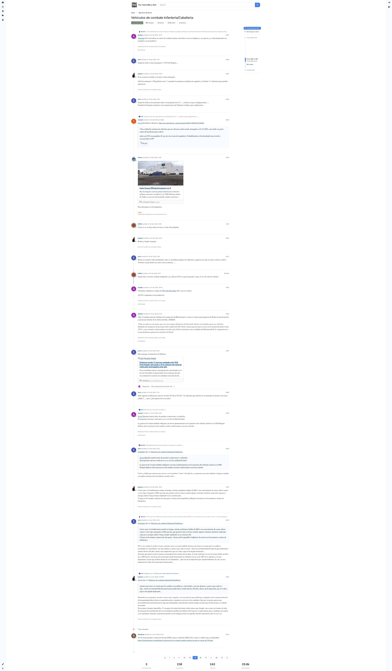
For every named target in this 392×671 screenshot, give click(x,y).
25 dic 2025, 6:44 (154, 256)
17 (206, 658)
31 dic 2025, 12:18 (156, 487)
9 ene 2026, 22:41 (158, 634)
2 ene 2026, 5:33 (154, 520)
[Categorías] (3, 2)
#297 (227, 351)
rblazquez (141, 634)
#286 (227, 59)
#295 (227, 287)
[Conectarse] (389, 2)
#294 (227, 273)
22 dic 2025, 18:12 (156, 35)
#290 (227, 157)
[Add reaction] (213, 53)
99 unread (250, 64)
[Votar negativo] (224, 53)
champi (140, 120)
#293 (227, 256)
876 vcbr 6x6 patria (169, 290)
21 (222, 658)
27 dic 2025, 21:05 (156, 287)
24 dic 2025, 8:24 (156, 120)
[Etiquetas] (3, 15)
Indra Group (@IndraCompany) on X (155, 188)
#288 (227, 99)
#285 (227, 35)
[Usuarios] (3, 20)
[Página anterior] (165, 657)
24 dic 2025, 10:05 (155, 224)
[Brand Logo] (134, 4)
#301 (227, 487)
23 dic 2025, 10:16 (156, 74)
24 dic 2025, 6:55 (154, 99)
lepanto (143, 31)
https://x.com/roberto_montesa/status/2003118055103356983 (181, 123)
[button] (3, 664)
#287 (227, 74)
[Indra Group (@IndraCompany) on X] (160, 173)
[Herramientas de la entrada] (227, 54)
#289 (227, 120)
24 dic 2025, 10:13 (156, 238)
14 (190, 658)
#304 (227, 634)
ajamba (140, 35)
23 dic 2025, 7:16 (154, 59)
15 (195, 658)
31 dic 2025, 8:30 (156, 413)
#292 (227, 238)
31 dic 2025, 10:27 (154, 448)
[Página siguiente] (227, 657)
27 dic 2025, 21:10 (156, 314)
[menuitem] (389, 2)
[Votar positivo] (217, 53)
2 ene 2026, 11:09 (156, 577)
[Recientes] (3, 7)
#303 (227, 577)
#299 (227, 413)
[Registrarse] (389, 7)
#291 (227, 224)
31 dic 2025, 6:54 (154, 351)
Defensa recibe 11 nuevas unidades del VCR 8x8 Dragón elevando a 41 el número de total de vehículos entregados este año (161, 364)
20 (216, 658)
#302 (227, 520)
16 (200, 658)
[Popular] (3, 11)
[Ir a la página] (179, 657)
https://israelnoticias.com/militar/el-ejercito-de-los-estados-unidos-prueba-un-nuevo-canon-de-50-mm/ (175, 640)
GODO (140, 224)
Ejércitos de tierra (137, 23)
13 (184, 658)
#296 (227, 314)
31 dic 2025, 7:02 (154, 392)
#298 (227, 392)
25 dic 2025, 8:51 (155, 273)
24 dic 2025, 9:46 (155, 157)
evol (139, 59)
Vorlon (140, 157)
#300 (227, 448)
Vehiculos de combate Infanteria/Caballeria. (166, 452)
